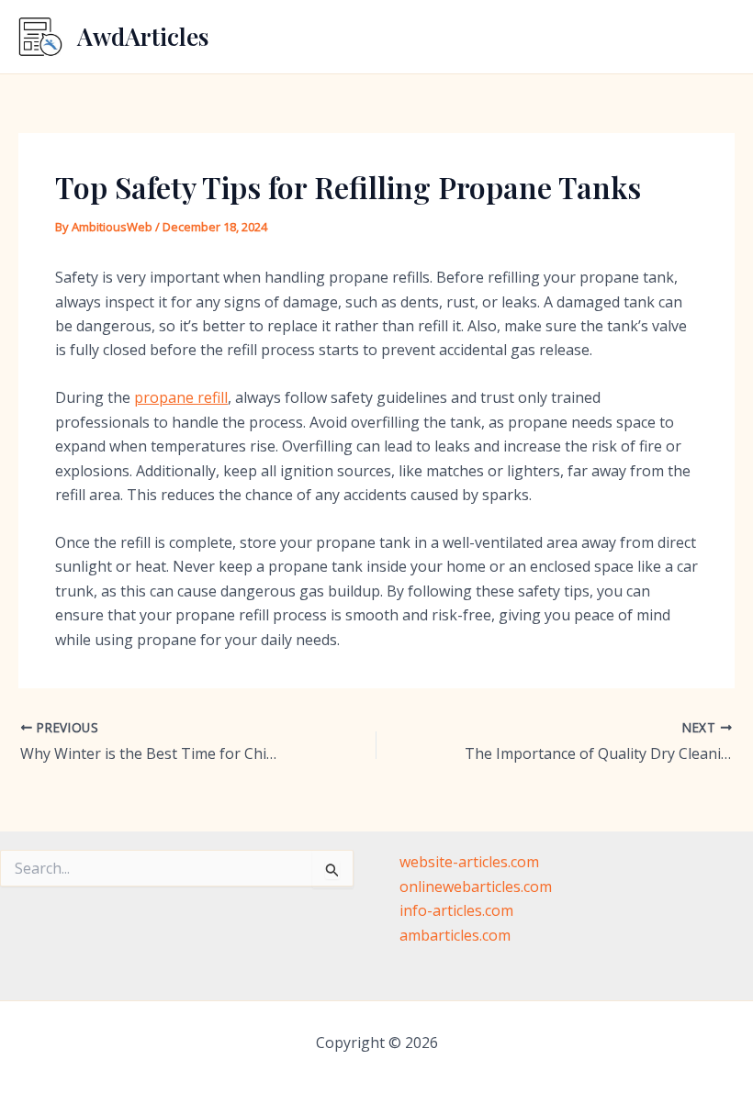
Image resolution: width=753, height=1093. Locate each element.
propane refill (181, 397)
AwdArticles (142, 36)
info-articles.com (456, 910)
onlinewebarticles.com (475, 886)
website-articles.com (469, 862)
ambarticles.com (455, 935)
